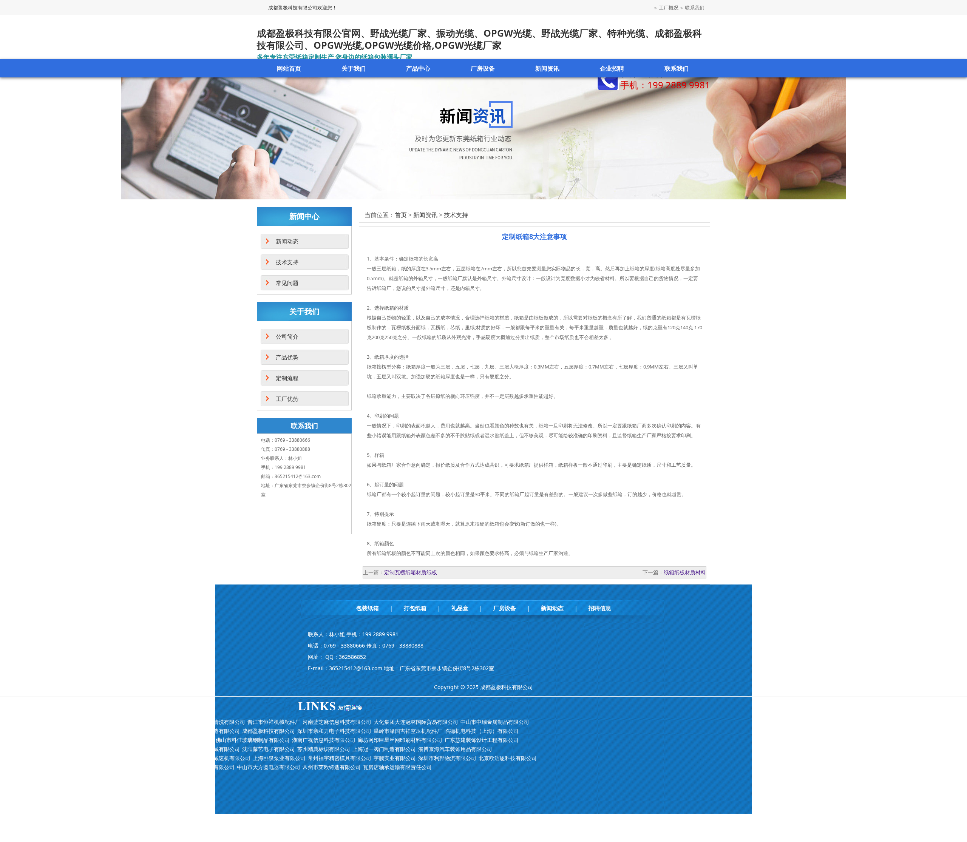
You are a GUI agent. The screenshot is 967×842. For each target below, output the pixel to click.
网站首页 (289, 68)
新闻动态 (287, 241)
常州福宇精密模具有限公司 (339, 758)
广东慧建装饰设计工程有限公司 (482, 739)
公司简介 (287, 336)
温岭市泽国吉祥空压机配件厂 (408, 730)
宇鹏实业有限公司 (395, 758)
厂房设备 (483, 68)
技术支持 (456, 215)
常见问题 (287, 283)
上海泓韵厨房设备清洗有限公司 (208, 721)
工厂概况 (668, 7)
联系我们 (694, 7)
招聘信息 (600, 608)
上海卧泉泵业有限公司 (279, 758)
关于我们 (353, 68)
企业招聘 (612, 68)
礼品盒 (459, 608)
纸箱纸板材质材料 (685, 572)
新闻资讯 (547, 68)
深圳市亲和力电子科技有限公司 (334, 730)
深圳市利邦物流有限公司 (447, 758)
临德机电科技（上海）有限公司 (482, 730)
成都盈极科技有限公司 (268, 730)
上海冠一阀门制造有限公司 (384, 749)
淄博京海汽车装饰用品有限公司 (455, 749)
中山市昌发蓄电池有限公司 (203, 767)
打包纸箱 (415, 608)
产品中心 (418, 68)
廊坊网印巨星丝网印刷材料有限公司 (400, 739)
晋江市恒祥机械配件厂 (273, 721)
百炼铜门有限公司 (192, 739)
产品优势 (287, 357)
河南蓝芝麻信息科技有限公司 (337, 721)
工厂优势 (287, 398)
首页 (401, 215)
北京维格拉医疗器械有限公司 (205, 749)
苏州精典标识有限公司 (323, 749)
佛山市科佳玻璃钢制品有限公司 (253, 739)
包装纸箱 (367, 608)
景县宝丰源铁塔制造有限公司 (205, 730)
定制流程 (287, 378)
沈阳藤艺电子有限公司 (268, 749)
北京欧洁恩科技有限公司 (508, 758)
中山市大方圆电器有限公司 (268, 767)
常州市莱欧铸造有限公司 (332, 767)
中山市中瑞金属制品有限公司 (494, 721)
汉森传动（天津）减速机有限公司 (210, 758)
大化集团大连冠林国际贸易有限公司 (416, 721)
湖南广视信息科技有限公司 (323, 739)
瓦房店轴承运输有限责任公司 (397, 767)
